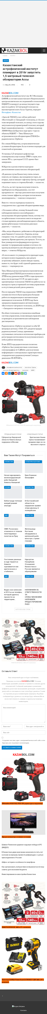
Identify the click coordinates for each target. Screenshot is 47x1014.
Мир (6, 515)
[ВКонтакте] (3, 373)
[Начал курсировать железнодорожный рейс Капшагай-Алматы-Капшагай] (13, 466)
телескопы (25, 370)
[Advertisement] (23, 23)
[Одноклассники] (6, 373)
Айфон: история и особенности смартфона (18, 862)
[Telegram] (25, 373)
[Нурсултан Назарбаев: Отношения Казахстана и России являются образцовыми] (34, 550)
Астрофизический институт (14, 367)
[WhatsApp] (22, 373)
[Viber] (19, 373)
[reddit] (15, 373)
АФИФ (32, 370)
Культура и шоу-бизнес (34, 461)
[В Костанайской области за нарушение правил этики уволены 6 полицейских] (34, 492)
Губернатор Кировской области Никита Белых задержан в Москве (11, 439)
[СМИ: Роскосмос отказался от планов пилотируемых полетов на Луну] (13, 520)
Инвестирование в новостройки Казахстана (19, 874)
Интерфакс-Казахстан (11, 112)
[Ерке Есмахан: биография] (34, 466)
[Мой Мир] (9, 373)
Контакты (23, 1010)
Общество (29, 515)
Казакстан (9, 461)
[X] (12, 373)
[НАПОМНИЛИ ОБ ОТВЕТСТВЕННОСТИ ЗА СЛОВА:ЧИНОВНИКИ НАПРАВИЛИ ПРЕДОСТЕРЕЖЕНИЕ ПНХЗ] (34, 581)
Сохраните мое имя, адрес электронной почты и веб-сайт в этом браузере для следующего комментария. (23, 741)
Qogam (7, 487)
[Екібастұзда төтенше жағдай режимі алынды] (13, 492)
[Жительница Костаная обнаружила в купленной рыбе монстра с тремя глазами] (34, 520)
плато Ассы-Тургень (30, 367)
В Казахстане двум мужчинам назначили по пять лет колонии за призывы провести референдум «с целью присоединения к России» (22, 855)
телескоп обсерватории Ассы (11, 370)
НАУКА (6, 60)
